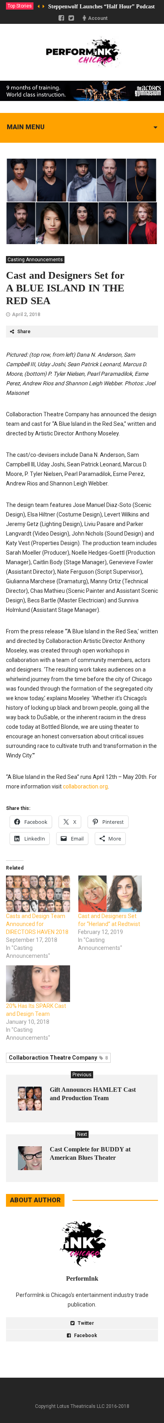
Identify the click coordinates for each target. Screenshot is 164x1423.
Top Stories (20, 6)
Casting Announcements (35, 259)
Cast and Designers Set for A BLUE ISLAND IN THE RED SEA (65, 288)
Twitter (85, 1323)
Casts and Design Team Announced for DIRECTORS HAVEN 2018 (37, 924)
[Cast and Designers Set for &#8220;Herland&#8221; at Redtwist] (110, 894)
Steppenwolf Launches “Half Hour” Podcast (101, 7)
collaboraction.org (85, 786)
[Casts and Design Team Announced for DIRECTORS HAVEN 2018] (38, 894)
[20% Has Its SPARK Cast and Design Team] (38, 983)
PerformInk (82, 1278)
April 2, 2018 (26, 314)
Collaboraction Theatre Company (58, 1057)
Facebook (85, 1335)
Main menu (26, 127)
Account (97, 18)
